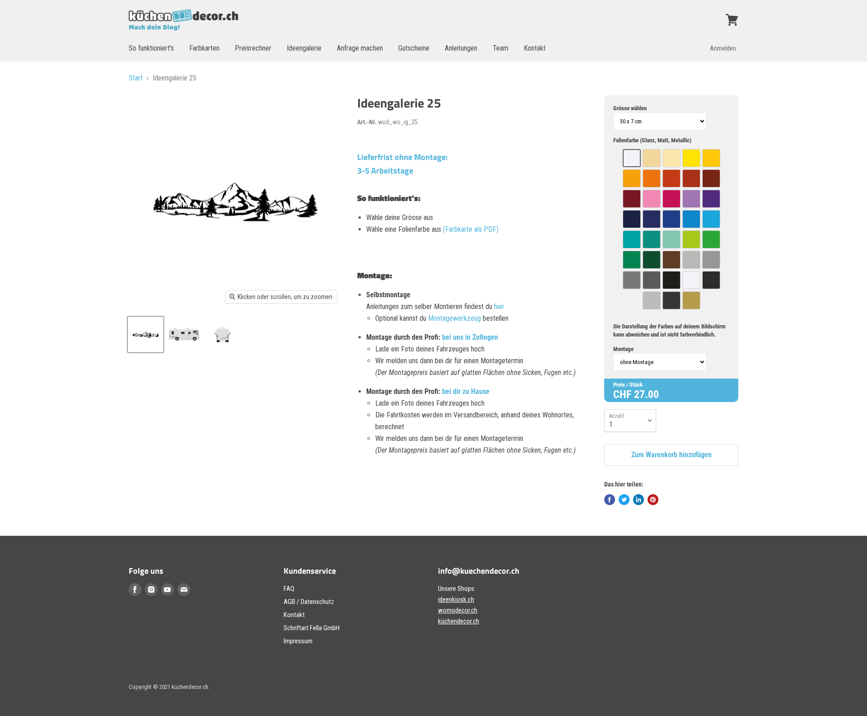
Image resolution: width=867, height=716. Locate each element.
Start (136, 78)
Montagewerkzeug (455, 318)
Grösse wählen (630, 108)
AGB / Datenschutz (309, 602)
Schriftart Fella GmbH (312, 628)
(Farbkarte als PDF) (471, 229)
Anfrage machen (360, 48)
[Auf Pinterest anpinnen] (653, 499)
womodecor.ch (457, 610)
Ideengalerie (304, 48)
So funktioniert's (151, 48)
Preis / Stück (628, 384)
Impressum (298, 641)
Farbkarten (204, 48)
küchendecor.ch (458, 621)
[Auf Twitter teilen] (624, 499)
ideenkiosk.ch (456, 599)
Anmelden (723, 48)
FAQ (289, 589)
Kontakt (534, 48)
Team (500, 48)
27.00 (646, 394)
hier (499, 306)
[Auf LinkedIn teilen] (638, 499)
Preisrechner (253, 48)
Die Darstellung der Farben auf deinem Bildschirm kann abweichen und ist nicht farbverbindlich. (669, 330)
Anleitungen (461, 48)
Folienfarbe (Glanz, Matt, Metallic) (652, 140)
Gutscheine (413, 48)
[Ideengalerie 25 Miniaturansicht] (145, 334)
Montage (623, 349)
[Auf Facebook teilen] (609, 499)
